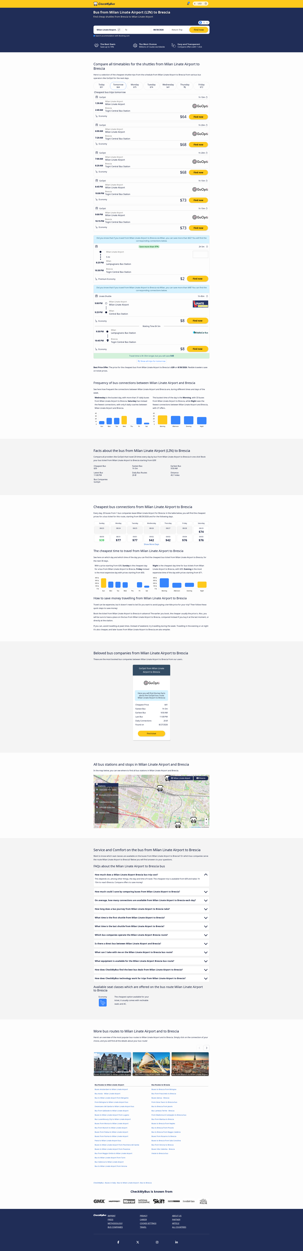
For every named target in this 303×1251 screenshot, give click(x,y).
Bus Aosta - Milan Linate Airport (107, 1093)
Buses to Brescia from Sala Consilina (166, 1140)
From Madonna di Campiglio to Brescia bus (169, 1115)
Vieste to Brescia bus (160, 1153)
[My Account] (188, 3)
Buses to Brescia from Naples (163, 1123)
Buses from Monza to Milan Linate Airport (111, 1123)
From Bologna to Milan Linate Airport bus (111, 1102)
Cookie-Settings (148, 1223)
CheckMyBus (99, 1183)
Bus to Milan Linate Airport (128, 1183)
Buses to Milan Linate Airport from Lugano (112, 1115)
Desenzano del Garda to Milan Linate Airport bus (114, 1106)
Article (175, 1223)
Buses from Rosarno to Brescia (164, 1136)
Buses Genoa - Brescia (160, 1098)
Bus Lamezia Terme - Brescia (163, 1111)
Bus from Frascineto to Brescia (164, 1093)
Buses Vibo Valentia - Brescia (163, 1149)
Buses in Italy (110, 1183)
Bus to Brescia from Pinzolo (163, 1128)
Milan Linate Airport (181, 778)
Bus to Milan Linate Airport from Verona (111, 1166)
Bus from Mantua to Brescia (163, 1119)
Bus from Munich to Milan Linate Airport (111, 1128)
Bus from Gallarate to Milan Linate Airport (111, 1111)
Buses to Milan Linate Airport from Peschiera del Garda (117, 1145)
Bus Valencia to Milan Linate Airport (109, 1162)
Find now (198, 116)
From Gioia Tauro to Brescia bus (164, 1102)
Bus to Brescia (146, 1183)
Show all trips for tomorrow (152, 361)
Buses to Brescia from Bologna (164, 1089)
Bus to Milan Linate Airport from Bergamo (112, 1098)
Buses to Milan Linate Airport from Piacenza (112, 1149)
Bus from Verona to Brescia (163, 1145)
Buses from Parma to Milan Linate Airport (111, 1136)
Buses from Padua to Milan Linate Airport (111, 1132)
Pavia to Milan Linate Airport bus (108, 1140)
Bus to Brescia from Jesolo (162, 1106)
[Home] (104, 3)
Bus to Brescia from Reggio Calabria (166, 1132)
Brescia (202, 778)
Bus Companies (115, 1227)
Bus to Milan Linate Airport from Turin (110, 1157)
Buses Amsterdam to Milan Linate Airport (111, 1089)
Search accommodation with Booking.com (112, 36)
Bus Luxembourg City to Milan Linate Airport (113, 1119)
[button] (160, 788)
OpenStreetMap (196, 827)
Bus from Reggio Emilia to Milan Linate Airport (113, 1153)
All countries (179, 1227)
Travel (143, 1227)
